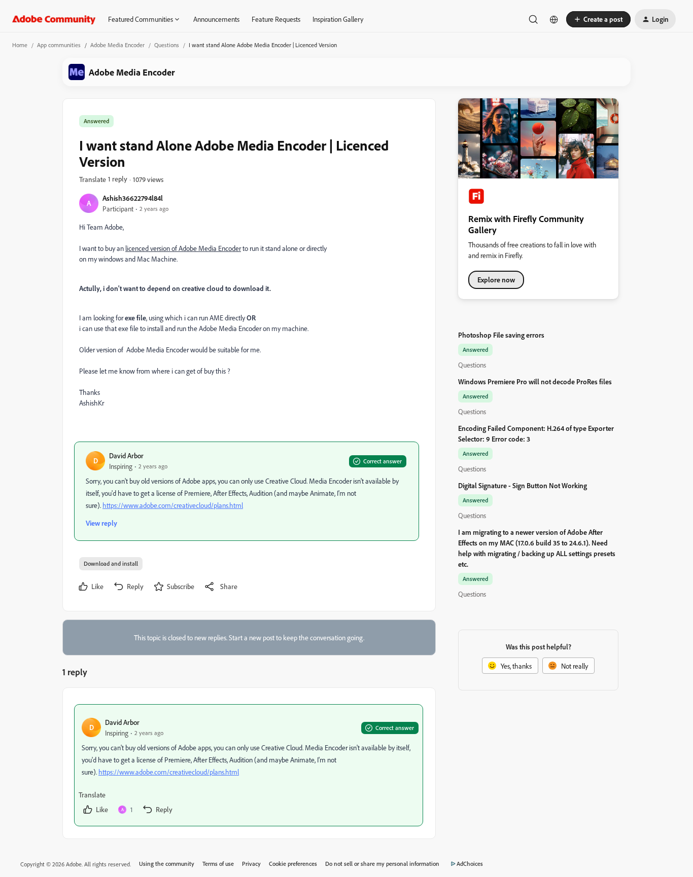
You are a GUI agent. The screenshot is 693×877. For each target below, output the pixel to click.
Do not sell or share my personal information (382, 863)
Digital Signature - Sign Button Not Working (522, 485)
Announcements (216, 19)
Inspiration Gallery (338, 19)
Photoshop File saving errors (501, 335)
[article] (248, 765)
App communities (59, 45)
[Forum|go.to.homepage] (54, 19)
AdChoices (470, 863)
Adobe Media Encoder (117, 45)
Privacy (251, 863)
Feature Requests (276, 19)
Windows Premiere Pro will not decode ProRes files (535, 381)
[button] (598, 19)
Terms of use (218, 863)
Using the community (166, 863)
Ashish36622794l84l (132, 198)
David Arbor (126, 455)
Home (19, 45)
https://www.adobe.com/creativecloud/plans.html (172, 505)
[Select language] (554, 19)
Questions (166, 45)
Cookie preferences (293, 863)
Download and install (111, 563)
